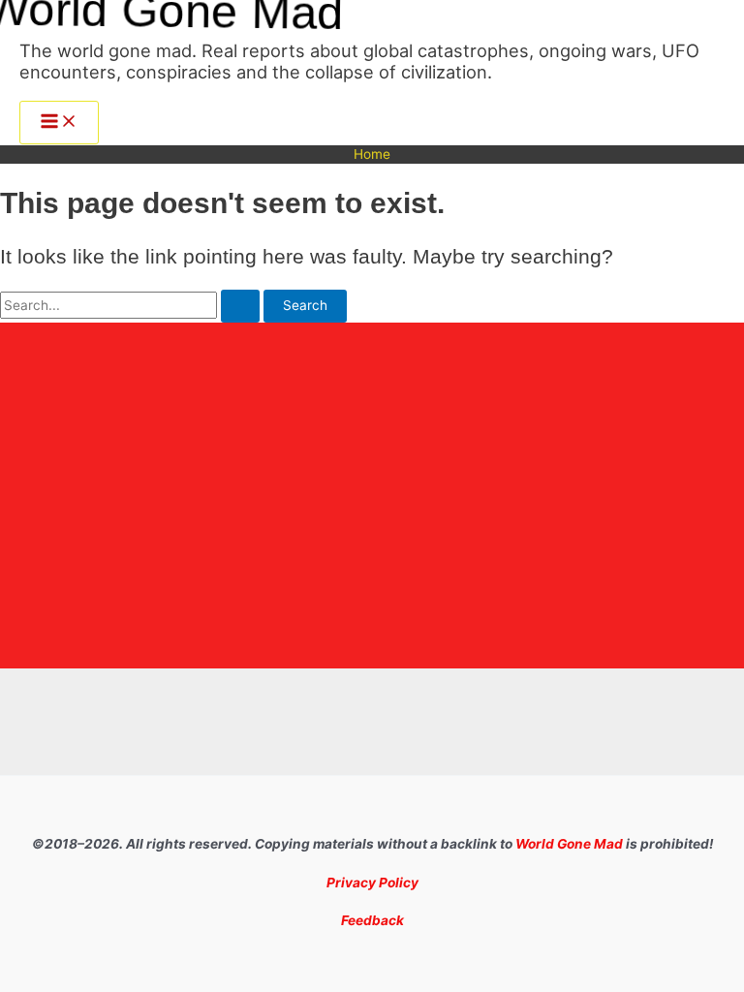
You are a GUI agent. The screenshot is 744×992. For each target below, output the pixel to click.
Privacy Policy (372, 882)
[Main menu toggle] (59, 122)
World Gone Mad (569, 844)
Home (372, 154)
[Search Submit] (240, 306)
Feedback (372, 920)
